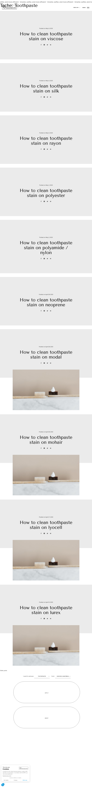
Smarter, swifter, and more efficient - (26, 2)
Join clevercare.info (51, 779)
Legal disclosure (70, 773)
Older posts (3, 670)
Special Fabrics (30, 783)
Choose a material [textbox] (63, 676)
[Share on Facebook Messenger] (44, 44)
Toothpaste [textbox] (42, 676)
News (45, 775)
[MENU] (88, 7)
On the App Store (39, 754)
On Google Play (53, 754)
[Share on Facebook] (41, 44)
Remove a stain (30, 781)
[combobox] (42, 676)
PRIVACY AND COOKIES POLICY (73, 779)
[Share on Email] (50, 44)
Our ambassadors (50, 773)
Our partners (48, 777)
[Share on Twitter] (47, 44)
